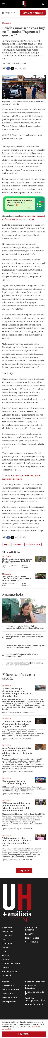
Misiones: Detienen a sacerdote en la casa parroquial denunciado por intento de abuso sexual (24, 637)
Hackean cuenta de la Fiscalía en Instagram (14, 782)
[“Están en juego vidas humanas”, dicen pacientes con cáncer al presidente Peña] (40, 837)
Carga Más (24, 870)
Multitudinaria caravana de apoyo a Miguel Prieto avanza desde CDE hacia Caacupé (17, 561)
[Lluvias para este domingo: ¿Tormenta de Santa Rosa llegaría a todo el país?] (40, 721)
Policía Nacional (33, 545)
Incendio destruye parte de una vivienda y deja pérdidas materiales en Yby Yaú (25, 647)
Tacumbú (17, 545)
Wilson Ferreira (25, 566)
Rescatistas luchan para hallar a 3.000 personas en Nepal (22, 655)
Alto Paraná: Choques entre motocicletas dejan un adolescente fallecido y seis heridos (17, 752)
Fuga (6, 545)
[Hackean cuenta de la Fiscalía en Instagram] (40, 780)
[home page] (24, 4)
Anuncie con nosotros (31, 929)
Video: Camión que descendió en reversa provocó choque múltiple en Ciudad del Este (17, 692)
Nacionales (6, 23)
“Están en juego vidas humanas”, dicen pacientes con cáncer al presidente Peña (16, 842)
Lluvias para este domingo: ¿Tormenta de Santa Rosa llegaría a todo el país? (16, 724)
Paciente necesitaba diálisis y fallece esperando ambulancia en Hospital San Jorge (25, 627)
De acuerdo (24, 1034)
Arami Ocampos (25, 584)
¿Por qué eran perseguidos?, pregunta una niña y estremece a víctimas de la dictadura (16, 579)
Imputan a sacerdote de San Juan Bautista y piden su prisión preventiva (24, 664)
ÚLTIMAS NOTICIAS (33, 13)
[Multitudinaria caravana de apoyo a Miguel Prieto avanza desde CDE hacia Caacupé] (40, 559)
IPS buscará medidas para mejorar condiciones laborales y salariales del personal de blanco (16, 807)
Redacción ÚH (28, 739)
